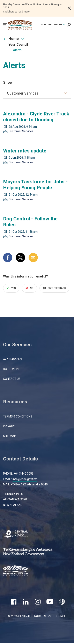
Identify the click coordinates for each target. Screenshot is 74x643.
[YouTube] (49, 601)
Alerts (17, 50)
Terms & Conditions (17, 416)
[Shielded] (62, 601)
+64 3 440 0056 (24, 473)
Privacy (9, 426)
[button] (5, 25)
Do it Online (11, 369)
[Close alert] (69, 8)
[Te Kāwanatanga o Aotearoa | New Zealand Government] (34, 552)
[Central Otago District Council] (18, 571)
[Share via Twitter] (20, 257)
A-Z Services (12, 359)
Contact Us (12, 378)
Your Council (18, 44)
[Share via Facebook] (7, 257)
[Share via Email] (33, 257)
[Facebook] (13, 601)
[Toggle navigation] (23, 38)
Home (13, 38)
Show (8, 82)
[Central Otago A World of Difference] (18, 534)
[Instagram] (37, 601)
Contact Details (20, 459)
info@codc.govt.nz (25, 479)
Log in (42, 24)
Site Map (9, 436)
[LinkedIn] (25, 601)
